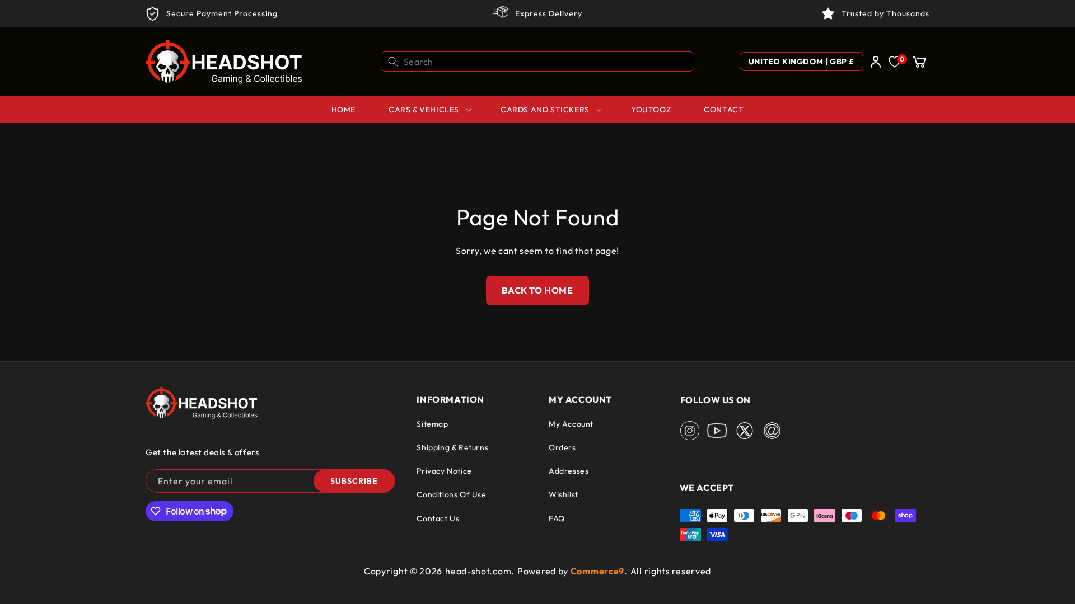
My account (571, 424)
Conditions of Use (451, 494)
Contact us (438, 518)
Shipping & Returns (452, 447)
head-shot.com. (480, 571)
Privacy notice (444, 471)
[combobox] (537, 61)
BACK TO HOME (537, 290)
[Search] (393, 61)
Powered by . (572, 571)
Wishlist (563, 494)
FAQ (557, 518)
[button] (919, 61)
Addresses (568, 471)
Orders (562, 447)
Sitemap (432, 424)
